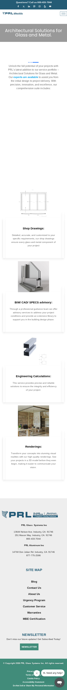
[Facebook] (18, 6)
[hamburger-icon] (63, 13)
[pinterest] (34, 6)
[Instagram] (39, 6)
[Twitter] (23, 6)
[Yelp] (45, 6)
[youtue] (50, 6)
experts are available (25, 77)
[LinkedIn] (29, 6)
